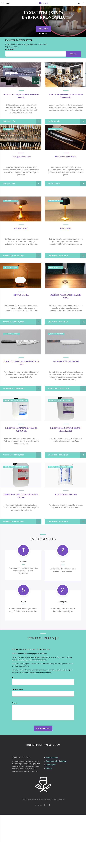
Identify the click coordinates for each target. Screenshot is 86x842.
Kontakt (49, 768)
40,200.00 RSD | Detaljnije (58, 388)
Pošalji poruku (43, 728)
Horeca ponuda (52, 757)
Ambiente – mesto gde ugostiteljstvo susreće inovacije (21, 96)
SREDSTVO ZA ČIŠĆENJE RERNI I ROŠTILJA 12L (65, 429)
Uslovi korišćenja (45, 799)
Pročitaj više (9, 121)
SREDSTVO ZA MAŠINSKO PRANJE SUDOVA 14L (21, 429)
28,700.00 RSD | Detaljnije (14, 388)
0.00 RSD (44, 3)
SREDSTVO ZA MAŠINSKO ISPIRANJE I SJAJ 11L (21, 496)
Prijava (73, 54)
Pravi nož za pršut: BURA (65, 156)
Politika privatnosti (58, 799)
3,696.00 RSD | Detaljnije (58, 521)
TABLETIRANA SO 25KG (66, 494)
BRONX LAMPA (21, 228)
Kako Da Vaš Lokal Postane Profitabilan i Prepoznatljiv (66, 96)
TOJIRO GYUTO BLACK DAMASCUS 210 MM (21, 363)
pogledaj (43, 26)
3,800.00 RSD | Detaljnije (13, 322)
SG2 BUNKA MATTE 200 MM (66, 361)
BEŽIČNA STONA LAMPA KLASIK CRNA (65, 296)
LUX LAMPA (65, 228)
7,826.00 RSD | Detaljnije (13, 455)
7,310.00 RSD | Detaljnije (58, 455)
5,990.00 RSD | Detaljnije (58, 255)
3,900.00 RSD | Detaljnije (13, 255)
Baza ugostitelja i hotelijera (56, 761)
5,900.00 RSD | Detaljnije (58, 322)
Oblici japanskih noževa (21, 156)
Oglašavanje (51, 765)
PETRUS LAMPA (21, 294)
